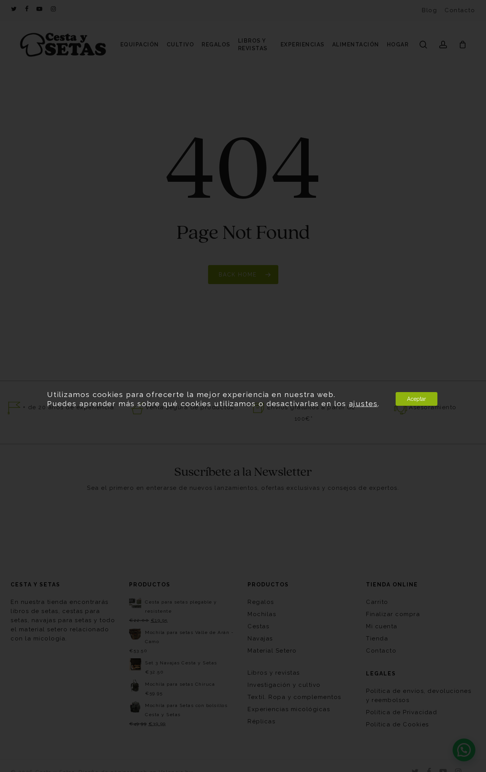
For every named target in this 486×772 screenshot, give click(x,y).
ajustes (363, 403)
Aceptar (416, 399)
